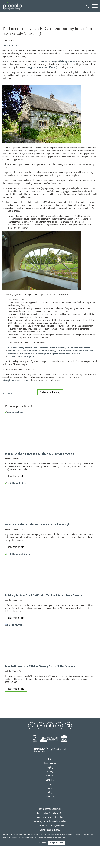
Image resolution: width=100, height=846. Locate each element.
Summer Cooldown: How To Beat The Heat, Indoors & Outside (39, 453)
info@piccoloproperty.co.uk (15, 380)
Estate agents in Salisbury (50, 809)
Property (15, 45)
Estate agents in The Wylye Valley (50, 826)
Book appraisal (50, 763)
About (50, 788)
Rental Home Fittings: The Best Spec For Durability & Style (37, 524)
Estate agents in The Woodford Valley (50, 821)
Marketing (50, 776)
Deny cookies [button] (41, 843)
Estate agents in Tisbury (50, 830)
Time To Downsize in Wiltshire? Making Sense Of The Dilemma (40, 666)
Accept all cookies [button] (56, 843)
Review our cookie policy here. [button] (54, 837)
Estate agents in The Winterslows (50, 817)
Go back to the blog (50, 392)
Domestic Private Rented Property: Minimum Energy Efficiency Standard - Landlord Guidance (50, 350)
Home (50, 759)
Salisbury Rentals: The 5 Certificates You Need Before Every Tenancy (43, 595)
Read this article (16, 476)
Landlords (6, 45)
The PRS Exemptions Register (21, 356)
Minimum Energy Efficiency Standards (59, 61)
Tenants (50, 784)
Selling (50, 771)
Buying (50, 767)
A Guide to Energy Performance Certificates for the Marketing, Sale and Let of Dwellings (49, 347)
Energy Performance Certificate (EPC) (43, 67)
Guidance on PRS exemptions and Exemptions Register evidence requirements (44, 353)
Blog (50, 792)
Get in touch (50, 797)
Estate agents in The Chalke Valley (50, 813)
